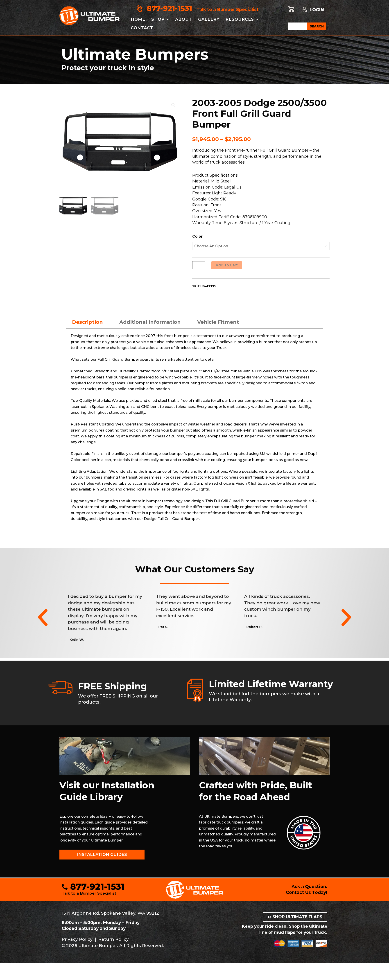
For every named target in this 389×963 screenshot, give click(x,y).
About (183, 19)
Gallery (208, 19)
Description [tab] (87, 322)
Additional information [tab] (150, 322)
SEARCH (317, 26)
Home (138, 19)
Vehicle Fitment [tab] (218, 322)
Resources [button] (240, 19)
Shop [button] (158, 19)
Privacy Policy (77, 939)
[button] (173, 105)
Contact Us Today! (306, 892)
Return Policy (113, 939)
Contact (142, 27)
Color (197, 236)
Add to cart (227, 265)
